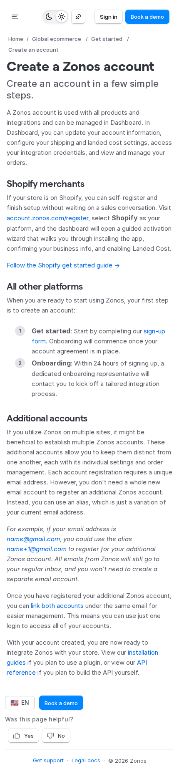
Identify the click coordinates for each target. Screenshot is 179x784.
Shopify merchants (46, 184)
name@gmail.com (33, 539)
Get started (106, 38)
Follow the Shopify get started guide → (63, 265)
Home (15, 38)
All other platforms (45, 286)
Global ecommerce (56, 38)
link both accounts (57, 606)
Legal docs (86, 760)
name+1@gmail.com (37, 549)
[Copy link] (78, 16)
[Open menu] (15, 17)
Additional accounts (47, 418)
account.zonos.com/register (47, 218)
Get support (48, 760)
